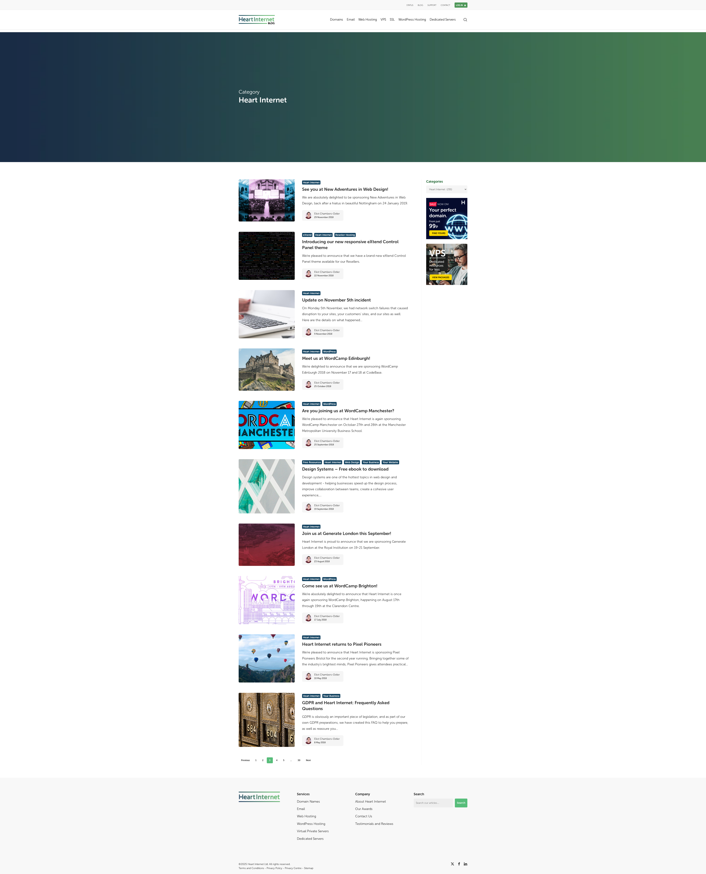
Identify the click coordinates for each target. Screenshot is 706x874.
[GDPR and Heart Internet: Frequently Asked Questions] (267, 720)
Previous (245, 760)
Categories (434, 182)
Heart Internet (311, 182)
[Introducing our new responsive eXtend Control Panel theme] (267, 256)
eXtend (307, 235)
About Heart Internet (370, 801)
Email (301, 809)
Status (410, 5)
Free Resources (312, 462)
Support (431, 5)
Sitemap (308, 868)
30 (299, 760)
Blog (420, 5)
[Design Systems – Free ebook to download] (267, 486)
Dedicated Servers (310, 839)
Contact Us (363, 816)
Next (308, 760)
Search (461, 802)
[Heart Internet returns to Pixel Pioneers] (267, 658)
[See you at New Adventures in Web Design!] (267, 200)
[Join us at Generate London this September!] (267, 545)
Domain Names (308, 801)
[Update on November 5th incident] (267, 314)
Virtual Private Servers (313, 831)
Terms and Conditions (251, 868)
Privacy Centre (293, 868)
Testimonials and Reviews (374, 824)
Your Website (390, 462)
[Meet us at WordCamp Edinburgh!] (267, 369)
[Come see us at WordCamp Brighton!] (267, 600)
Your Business (371, 462)
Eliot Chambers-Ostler (327, 213)
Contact (445, 5)
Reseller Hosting (345, 235)
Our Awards (363, 809)
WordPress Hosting (311, 824)
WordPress (329, 351)
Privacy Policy (274, 868)
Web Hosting (306, 816)
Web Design (352, 462)
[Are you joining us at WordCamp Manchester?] (267, 425)
